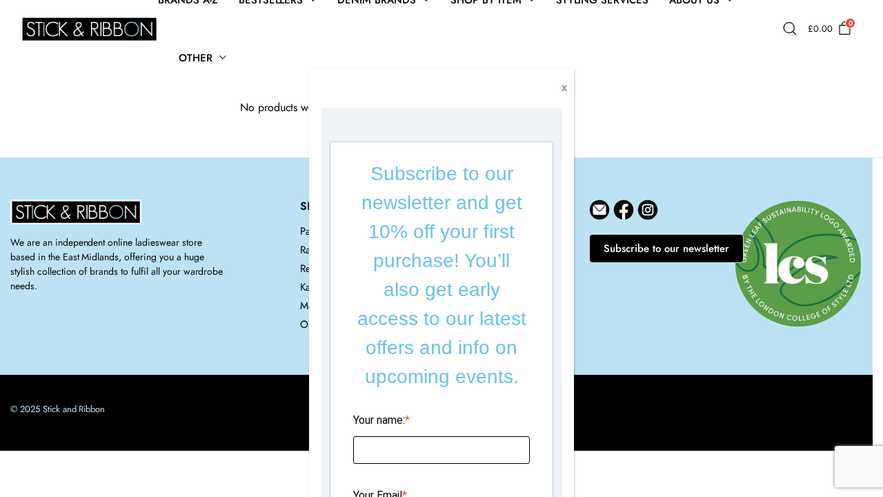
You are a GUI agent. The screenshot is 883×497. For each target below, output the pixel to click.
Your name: (379, 420)
